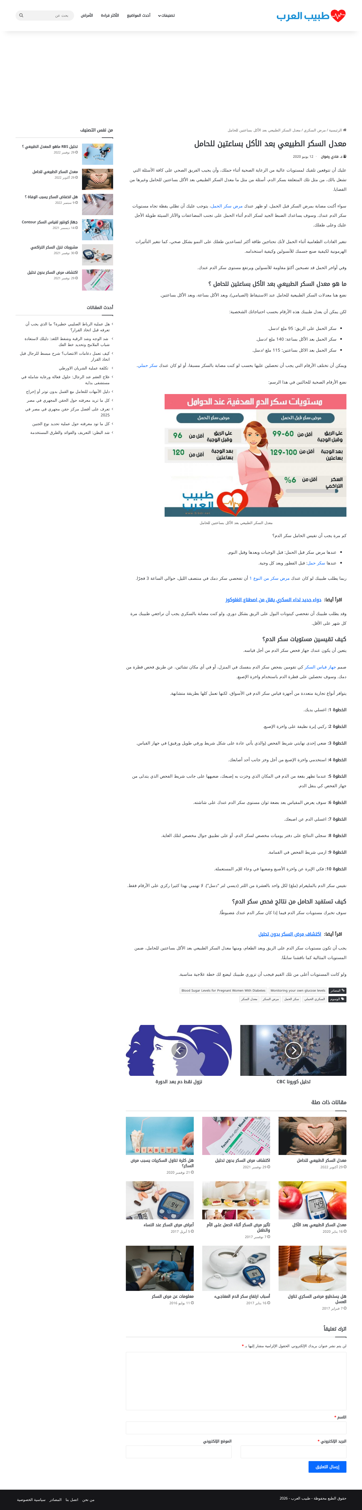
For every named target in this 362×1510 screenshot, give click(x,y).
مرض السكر (271, 999)
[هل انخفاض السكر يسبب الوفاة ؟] (97, 204)
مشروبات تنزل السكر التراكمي (54, 247)
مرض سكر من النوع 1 (270, 578)
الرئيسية (336, 130)
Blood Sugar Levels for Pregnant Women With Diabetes (223, 991)
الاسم (340, 1417)
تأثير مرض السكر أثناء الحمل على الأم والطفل (238, 1227)
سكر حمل (316, 563)
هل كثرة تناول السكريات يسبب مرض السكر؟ (162, 1163)
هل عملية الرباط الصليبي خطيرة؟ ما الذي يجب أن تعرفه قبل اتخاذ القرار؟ (67, 327)
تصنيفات (168, 15)
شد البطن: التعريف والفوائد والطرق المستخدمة (70, 432)
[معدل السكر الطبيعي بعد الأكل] (312, 1200)
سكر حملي (148, 365)
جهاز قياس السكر (320, 667)
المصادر (55, 1499)
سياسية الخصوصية (31, 1499)
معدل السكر (249, 999)
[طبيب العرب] (311, 15)
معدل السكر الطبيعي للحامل (321, 1160)
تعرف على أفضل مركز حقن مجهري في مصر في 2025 (67, 412)
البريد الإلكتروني (332, 1441)
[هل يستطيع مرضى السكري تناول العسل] (312, 1268)
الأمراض (87, 15)
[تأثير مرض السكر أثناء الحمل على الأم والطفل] (236, 1200)
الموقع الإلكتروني (217, 1441)
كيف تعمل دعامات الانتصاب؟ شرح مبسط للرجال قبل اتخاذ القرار (65, 356)
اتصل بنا (72, 1499)
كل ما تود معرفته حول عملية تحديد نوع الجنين (71, 423)
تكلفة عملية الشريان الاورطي (84, 368)
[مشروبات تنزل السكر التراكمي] (97, 254)
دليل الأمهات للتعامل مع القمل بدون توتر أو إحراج (68, 391)
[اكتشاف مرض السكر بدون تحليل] (236, 1136)
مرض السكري (315, 130)
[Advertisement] (181, 79)
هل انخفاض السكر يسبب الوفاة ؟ (51, 196)
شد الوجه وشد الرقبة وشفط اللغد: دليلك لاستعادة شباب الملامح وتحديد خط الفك (67, 341)
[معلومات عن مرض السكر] (160, 1268)
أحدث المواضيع (138, 15)
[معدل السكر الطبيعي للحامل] (312, 1136)
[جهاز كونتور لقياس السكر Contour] (97, 229)
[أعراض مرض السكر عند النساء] (160, 1200)
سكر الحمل (291, 999)
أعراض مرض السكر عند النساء (169, 1225)
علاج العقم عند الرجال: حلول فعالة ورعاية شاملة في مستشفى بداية (65, 379)
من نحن (88, 1499)
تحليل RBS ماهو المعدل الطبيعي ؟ (50, 146)
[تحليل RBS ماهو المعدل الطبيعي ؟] (97, 154)
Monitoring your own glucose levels (298, 991)
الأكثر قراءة (110, 15)
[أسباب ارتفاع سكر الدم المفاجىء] (236, 1268)
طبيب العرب (300, 1498)
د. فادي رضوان (331, 156)
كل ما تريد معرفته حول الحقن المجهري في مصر (68, 400)
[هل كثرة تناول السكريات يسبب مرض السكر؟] (160, 1136)
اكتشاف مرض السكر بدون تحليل (242, 1160)
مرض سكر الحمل (227, 206)
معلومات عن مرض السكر (173, 1296)
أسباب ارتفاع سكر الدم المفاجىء (242, 1296)
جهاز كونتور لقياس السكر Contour (50, 222)
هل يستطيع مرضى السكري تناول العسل (317, 1299)
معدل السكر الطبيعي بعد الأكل (319, 1225)
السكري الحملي (314, 999)
